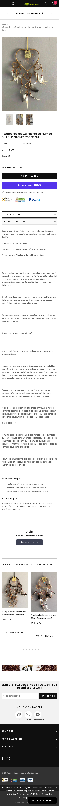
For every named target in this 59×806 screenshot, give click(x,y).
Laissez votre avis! (29, 542)
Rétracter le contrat (42, 800)
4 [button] (29, 649)
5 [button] (32, 649)
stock (4, 143)
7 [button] (38, 649)
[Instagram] (8, 758)
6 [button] (35, 649)
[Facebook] (2, 758)
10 (7, 192)
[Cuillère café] (29, 668)
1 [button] (20, 649)
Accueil (5, 24)
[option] (29, 13)
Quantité (6, 156)
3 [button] (26, 649)
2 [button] (23, 649)
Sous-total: (7, 167)
